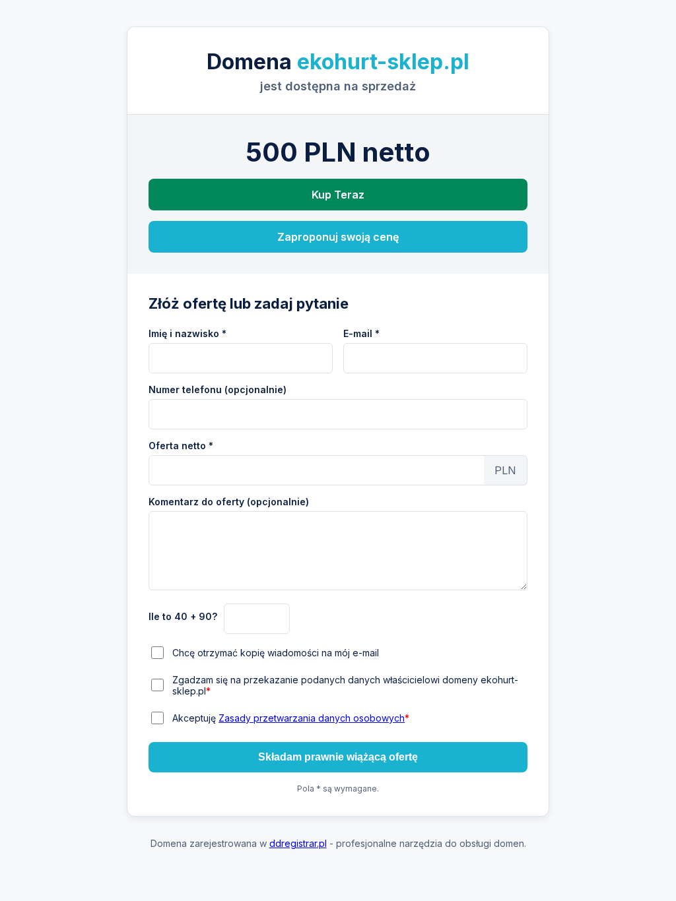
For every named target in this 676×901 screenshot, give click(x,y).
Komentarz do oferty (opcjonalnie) (229, 501)
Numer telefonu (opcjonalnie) (218, 389)
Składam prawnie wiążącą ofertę (338, 756)
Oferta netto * (181, 445)
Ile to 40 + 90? (183, 616)
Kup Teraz (338, 194)
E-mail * (361, 333)
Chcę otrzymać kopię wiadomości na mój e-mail (275, 652)
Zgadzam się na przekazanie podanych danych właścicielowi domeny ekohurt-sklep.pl (345, 685)
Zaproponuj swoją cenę (338, 236)
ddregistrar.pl (298, 843)
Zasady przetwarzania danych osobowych (312, 718)
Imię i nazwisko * (187, 333)
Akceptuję (290, 718)
